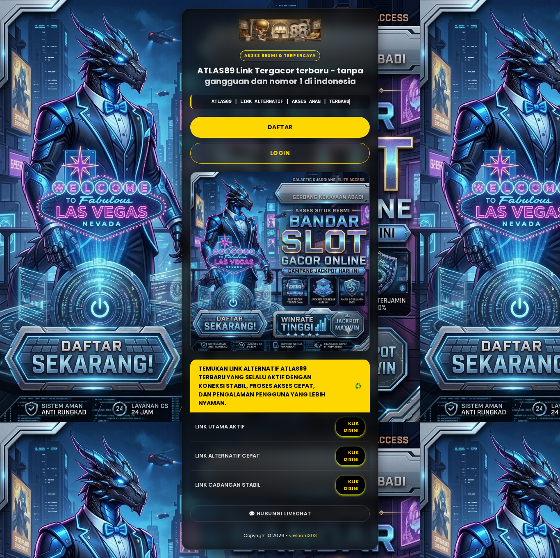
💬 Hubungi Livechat (280, 513)
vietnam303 (303, 535)
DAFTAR (280, 127)
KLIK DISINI (351, 426)
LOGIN (280, 153)
